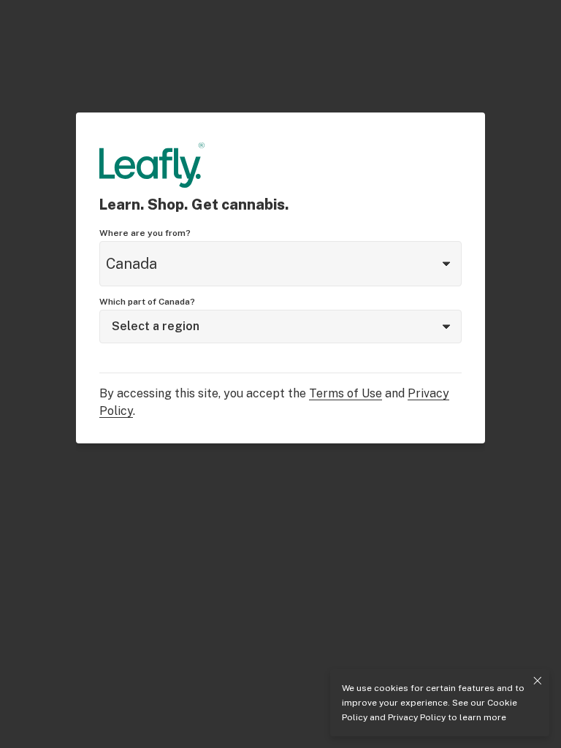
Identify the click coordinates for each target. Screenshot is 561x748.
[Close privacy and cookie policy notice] (537, 681)
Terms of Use (345, 393)
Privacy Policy (417, 717)
